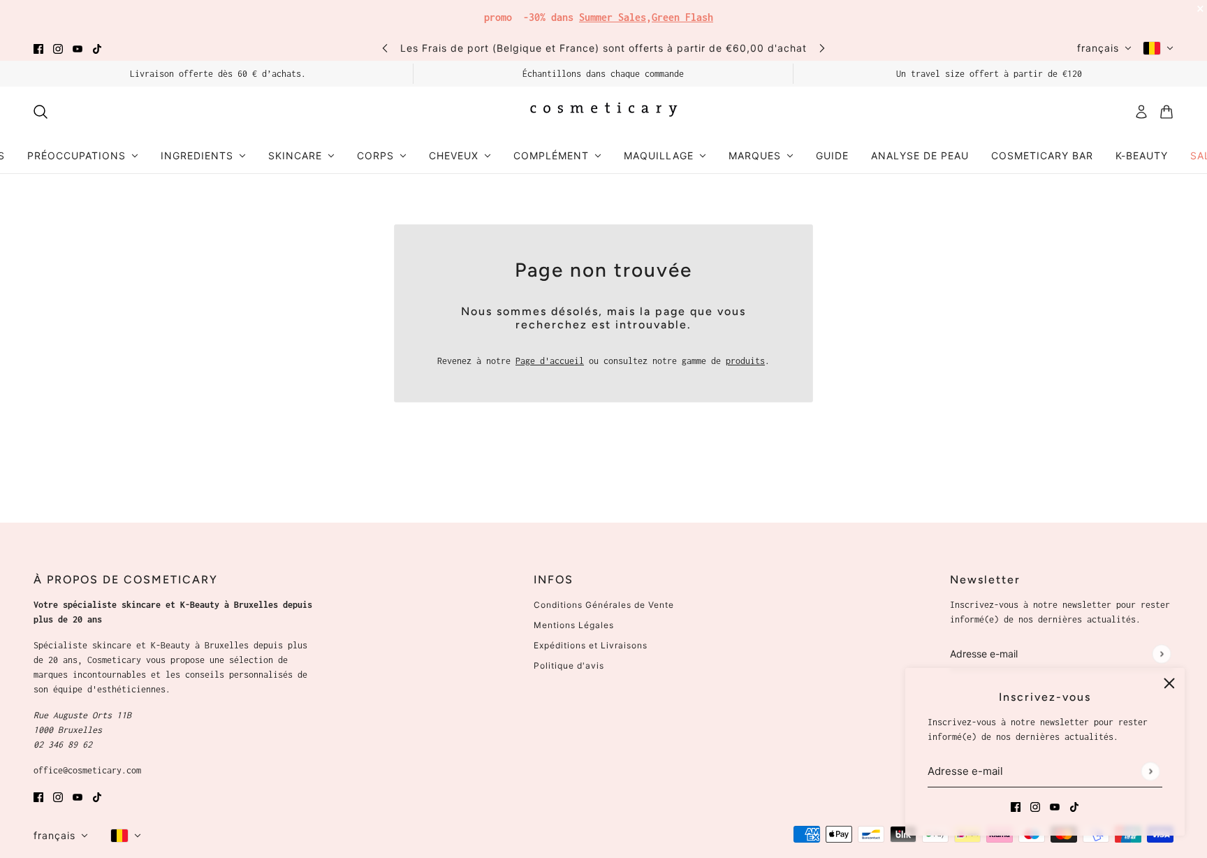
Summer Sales (612, 17)
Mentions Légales (574, 625)
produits (745, 361)
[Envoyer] (1150, 771)
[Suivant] (822, 48)
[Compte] (1141, 112)
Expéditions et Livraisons (591, 645)
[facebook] (38, 48)
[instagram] (57, 48)
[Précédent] (385, 48)
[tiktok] (97, 48)
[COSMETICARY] (603, 112)
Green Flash (682, 17)
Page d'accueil (549, 361)
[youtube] (77, 48)
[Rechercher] (40, 112)
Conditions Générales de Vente (604, 604)
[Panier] (1166, 112)
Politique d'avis (569, 665)
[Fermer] (1169, 683)
